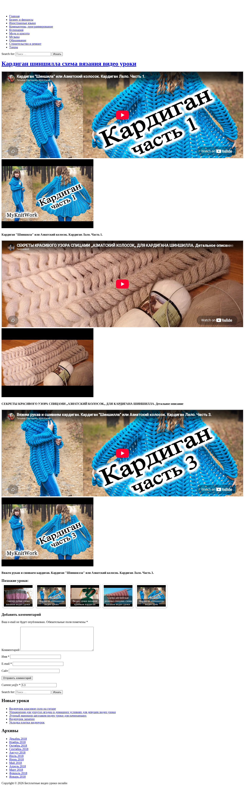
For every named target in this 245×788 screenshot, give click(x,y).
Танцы (13, 47)
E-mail (7, 663)
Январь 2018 (17, 776)
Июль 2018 (16, 756)
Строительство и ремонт (25, 43)
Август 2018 (17, 752)
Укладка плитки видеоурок (27, 722)
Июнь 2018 (16, 759)
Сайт (5, 670)
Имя (5, 656)
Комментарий (11, 650)
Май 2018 (15, 762)
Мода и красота (19, 33)
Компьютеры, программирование (31, 26)
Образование (17, 40)
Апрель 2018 (17, 766)
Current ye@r (11, 685)
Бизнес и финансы (21, 19)
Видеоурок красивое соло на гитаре (32, 708)
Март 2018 (16, 769)
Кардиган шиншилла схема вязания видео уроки (69, 63)
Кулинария (16, 30)
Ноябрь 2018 (17, 742)
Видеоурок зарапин (22, 719)
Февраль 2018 (18, 773)
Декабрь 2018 (18, 738)
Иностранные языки (22, 23)
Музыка (14, 36)
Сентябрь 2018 (18, 749)
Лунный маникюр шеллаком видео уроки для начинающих (48, 715)
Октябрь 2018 (18, 745)
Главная (14, 16)
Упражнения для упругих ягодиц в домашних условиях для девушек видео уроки (62, 712)
